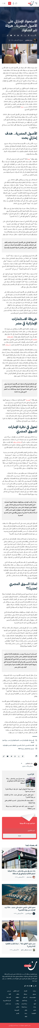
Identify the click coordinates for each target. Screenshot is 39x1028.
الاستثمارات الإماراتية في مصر (27, 740)
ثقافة (26, 1016)
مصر (28, 159)
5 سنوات (8, 345)
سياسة (34, 991)
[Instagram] (29, 986)
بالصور (17, 1013)
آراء (35, 1000)
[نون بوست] (31, 3)
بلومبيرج (28, 400)
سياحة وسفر (24, 1004)
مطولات (17, 997)
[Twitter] (33, 986)
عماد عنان (29, 877)
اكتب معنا (9, 997)
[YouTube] (31, 986)
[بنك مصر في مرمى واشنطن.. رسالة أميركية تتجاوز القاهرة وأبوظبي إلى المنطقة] (19, 858)
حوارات (17, 1000)
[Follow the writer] (21, 763)
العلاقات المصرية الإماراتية (9, 745)
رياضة (34, 1007)
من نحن (9, 991)
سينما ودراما (24, 1007)
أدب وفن (25, 997)
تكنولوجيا (34, 1013)
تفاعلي (17, 1007)
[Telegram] (27, 986)
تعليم (35, 1010)
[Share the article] (28, 35)
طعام (26, 1010)
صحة (26, 1013)
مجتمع (34, 994)
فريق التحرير (28, 913)
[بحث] (16, 3)
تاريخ (35, 1004)
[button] (35, 3)
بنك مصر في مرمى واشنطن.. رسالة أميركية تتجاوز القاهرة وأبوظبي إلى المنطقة (15, 781)
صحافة (25, 994)
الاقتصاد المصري (29, 745)
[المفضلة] (9, 3)
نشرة (22, 107)
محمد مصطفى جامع (26, 950)
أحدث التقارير (16, 991)
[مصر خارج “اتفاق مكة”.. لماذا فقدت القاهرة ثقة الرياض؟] (19, 930)
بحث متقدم (8, 1004)
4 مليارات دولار (17, 442)
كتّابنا (10, 994)
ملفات (17, 994)
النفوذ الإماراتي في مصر (13, 740)
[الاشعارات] (13, 3)
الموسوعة (17, 1010)
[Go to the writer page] (35, 764)
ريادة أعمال (24, 1000)
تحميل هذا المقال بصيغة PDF (26, 749)
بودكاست (17, 1004)
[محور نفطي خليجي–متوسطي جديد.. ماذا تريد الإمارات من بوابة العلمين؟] (19, 894)
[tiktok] (25, 986)
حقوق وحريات (33, 997)
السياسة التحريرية (7, 1000)
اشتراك (19, 836)
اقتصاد (25, 991)
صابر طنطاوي (28, 40)
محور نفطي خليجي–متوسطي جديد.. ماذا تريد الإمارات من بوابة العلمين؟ (19, 908)
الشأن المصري (20, 745)
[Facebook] (35, 986)
